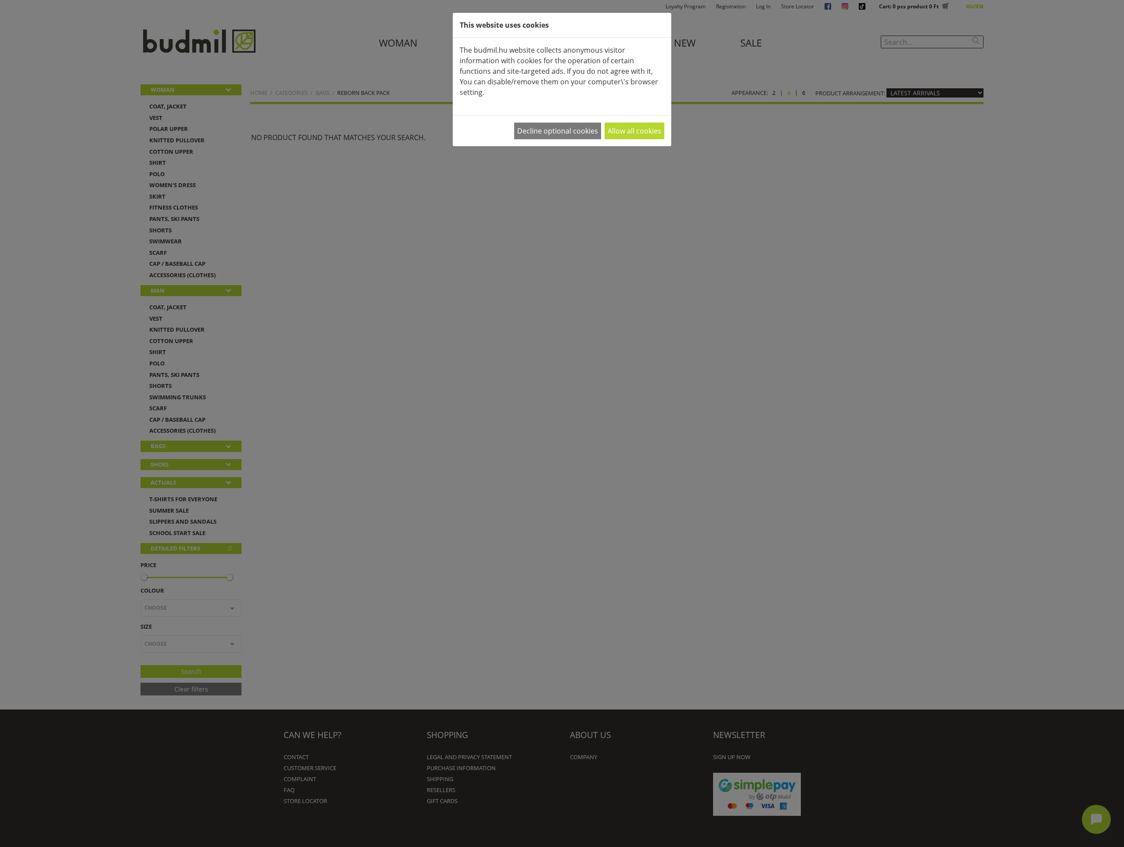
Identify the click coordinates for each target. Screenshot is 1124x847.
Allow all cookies (634, 131)
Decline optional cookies (557, 131)
